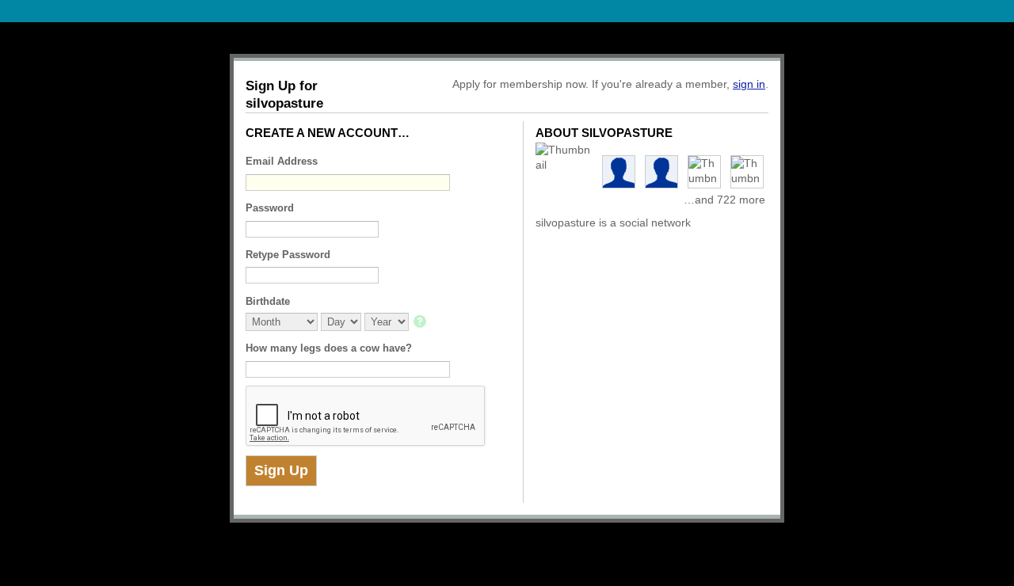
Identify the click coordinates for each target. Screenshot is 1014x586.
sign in (749, 84)
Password (270, 208)
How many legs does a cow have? (329, 348)
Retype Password (288, 255)
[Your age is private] (421, 322)
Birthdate (268, 301)
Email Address (282, 161)
